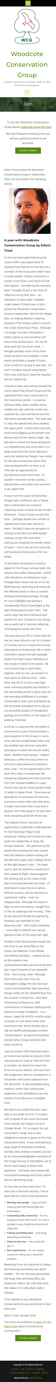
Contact (36, 1373)
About (45, 1373)
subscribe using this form (36, 127)
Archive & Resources (20, 1373)
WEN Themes (35, 1378)
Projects (40, 1369)
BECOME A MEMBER (28, 150)
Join (22, 1369)
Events (30, 1369)
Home (15, 1369)
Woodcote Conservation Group (27, 64)
